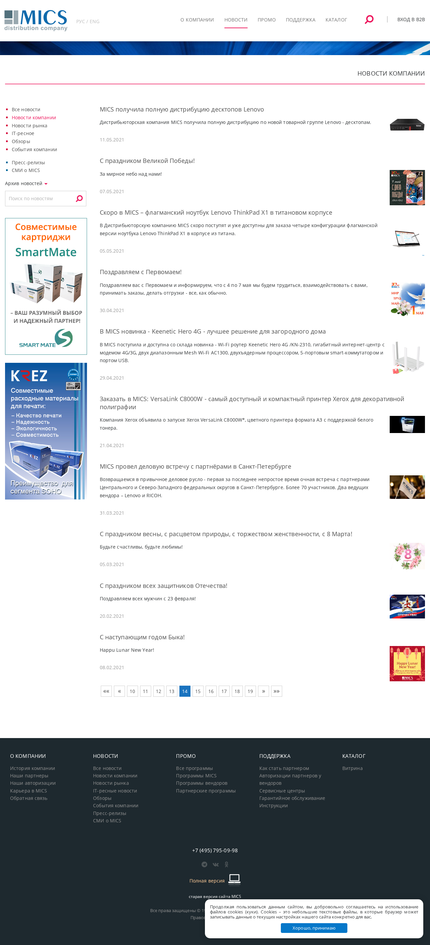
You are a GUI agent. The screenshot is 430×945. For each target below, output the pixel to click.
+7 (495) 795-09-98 (215, 850)
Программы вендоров (201, 783)
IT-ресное (23, 133)
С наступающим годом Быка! (142, 637)
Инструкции (273, 806)
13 (171, 691)
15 (198, 691)
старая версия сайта (215, 896)
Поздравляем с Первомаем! (141, 272)
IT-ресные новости (115, 791)
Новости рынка (30, 125)
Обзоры (21, 141)
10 (132, 691)
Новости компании (34, 117)
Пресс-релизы (28, 162)
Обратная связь (29, 798)
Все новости (26, 109)
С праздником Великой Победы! (147, 161)
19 (250, 691)
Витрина (352, 768)
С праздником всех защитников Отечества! (164, 586)
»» (276, 690)
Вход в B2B (411, 19)
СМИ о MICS (26, 170)
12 (158, 691)
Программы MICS (196, 776)
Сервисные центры (282, 791)
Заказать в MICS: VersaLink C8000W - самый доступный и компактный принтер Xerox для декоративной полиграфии (252, 403)
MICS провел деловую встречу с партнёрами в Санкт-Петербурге (196, 466)
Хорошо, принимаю (314, 928)
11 (145, 691)
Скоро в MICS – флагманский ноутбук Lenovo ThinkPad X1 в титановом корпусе (216, 212)
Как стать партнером (284, 768)
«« (106, 690)
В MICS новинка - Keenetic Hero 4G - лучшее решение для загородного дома (213, 331)
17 (224, 691)
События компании (34, 149)
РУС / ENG (87, 21)
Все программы (194, 768)
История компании (32, 768)
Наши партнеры (29, 776)
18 (237, 691)
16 (211, 691)
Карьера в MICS (28, 791)
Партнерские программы (205, 791)
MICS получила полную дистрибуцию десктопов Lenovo (182, 109)
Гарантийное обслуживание (292, 798)
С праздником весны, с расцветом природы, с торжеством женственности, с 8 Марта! (226, 534)
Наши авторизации (33, 783)
